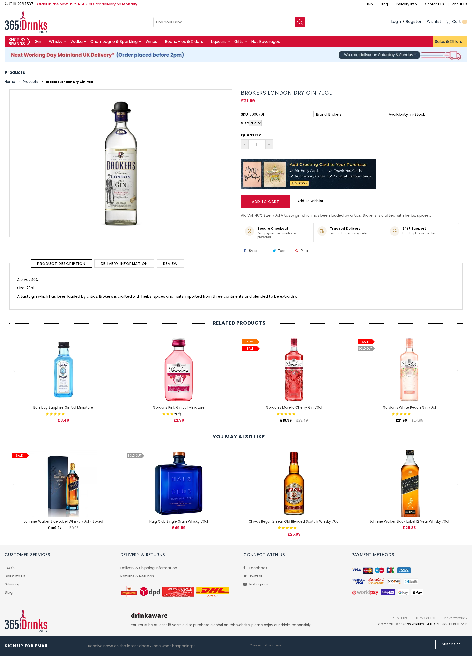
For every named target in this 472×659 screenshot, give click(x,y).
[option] (63, 374)
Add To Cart (265, 201)
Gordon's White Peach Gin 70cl (409, 407)
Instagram (258, 584)
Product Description (61, 263)
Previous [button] (14, 370)
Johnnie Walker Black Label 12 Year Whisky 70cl (409, 521)
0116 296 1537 (20, 4)
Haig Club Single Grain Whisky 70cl (178, 521)
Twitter (255, 576)
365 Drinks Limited (421, 624)
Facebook (257, 567)
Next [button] (457, 370)
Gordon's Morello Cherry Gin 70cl (294, 407)
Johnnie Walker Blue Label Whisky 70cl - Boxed (63, 521)
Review (170, 263)
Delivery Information (124, 263)
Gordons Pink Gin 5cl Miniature (179, 407)
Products (15, 72)
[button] (56, 413)
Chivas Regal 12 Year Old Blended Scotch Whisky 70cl (294, 521)
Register (414, 21)
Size (245, 123)
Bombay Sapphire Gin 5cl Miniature (63, 407)
